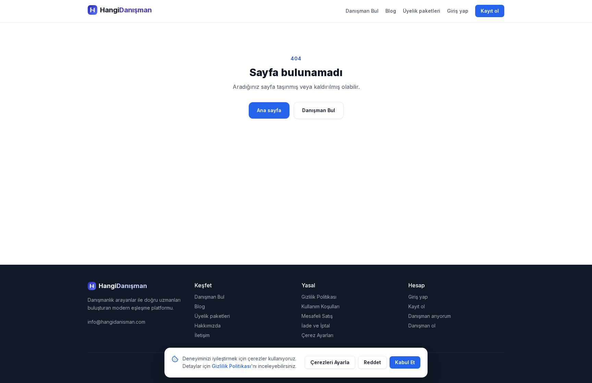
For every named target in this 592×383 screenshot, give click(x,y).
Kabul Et (405, 362)
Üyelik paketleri (421, 11)
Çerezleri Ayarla (329, 362)
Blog (390, 11)
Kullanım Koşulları (320, 306)
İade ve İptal (315, 325)
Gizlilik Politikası (318, 297)
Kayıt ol (490, 11)
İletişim (202, 335)
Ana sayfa (269, 110)
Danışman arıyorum (429, 316)
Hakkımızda (208, 325)
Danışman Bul (362, 11)
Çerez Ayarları (317, 335)
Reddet (372, 362)
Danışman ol (421, 325)
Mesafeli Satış (317, 316)
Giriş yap (457, 11)
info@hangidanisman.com (116, 322)
